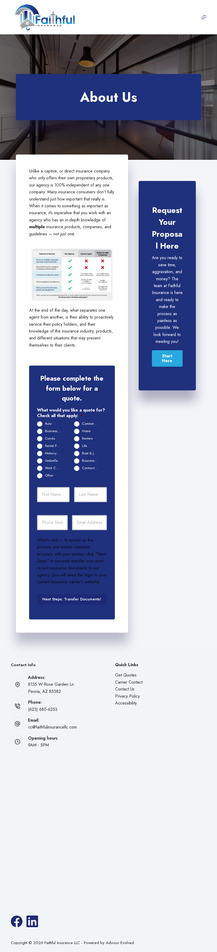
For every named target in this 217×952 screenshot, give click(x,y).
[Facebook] (16, 921)
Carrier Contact (128, 682)
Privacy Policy (127, 696)
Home (86, 431)
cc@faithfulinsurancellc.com (52, 727)
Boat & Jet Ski (91, 453)
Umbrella (51, 460)
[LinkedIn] (32, 921)
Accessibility (126, 703)
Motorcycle (53, 453)
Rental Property (55, 446)
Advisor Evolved (120, 943)
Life (84, 446)
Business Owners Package (92, 460)
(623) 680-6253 (42, 709)
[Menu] (203, 17)
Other (49, 475)
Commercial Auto (92, 423)
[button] (167, 358)
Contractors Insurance (92, 468)
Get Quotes (126, 675)
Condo (50, 438)
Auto (48, 423)
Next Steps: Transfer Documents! (71, 599)
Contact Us (124, 689)
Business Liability (55, 431)
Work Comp (53, 468)
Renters (87, 438)
